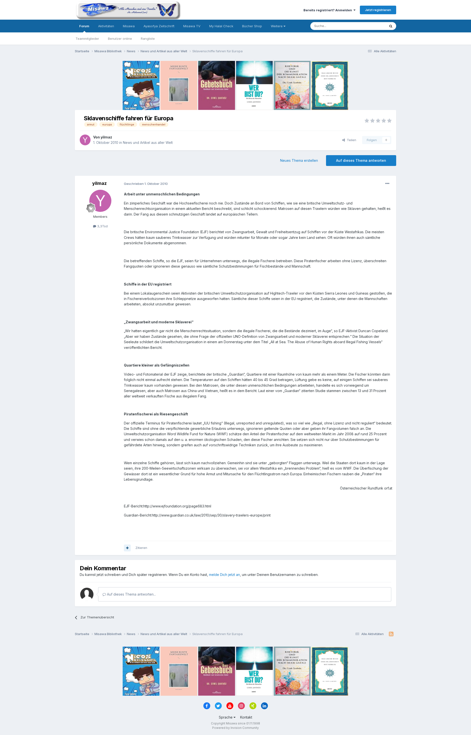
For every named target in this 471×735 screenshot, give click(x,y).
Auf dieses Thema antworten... (131, 594)
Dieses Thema (368, 26)
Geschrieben (146, 184)
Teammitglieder (87, 39)
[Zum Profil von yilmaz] (85, 140)
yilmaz (106, 137)
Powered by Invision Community (235, 728)
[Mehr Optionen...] (387, 184)
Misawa (129, 26)
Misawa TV (191, 26)
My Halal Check (221, 26)
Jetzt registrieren (378, 10)
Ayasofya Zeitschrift (159, 26)
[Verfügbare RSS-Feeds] (391, 634)
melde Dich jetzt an (224, 574)
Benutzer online (120, 39)
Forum (84, 26)
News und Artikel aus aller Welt (148, 142)
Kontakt (246, 717)
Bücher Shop (252, 26)
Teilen (350, 140)
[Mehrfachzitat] (127, 547)
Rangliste (148, 39)
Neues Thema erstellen (299, 160)
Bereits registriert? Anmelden (328, 10)
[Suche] (390, 26)
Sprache (226, 717)
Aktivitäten (106, 26)
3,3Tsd (102, 226)
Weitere (277, 26)
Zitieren (141, 548)
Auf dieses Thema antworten (361, 160)
